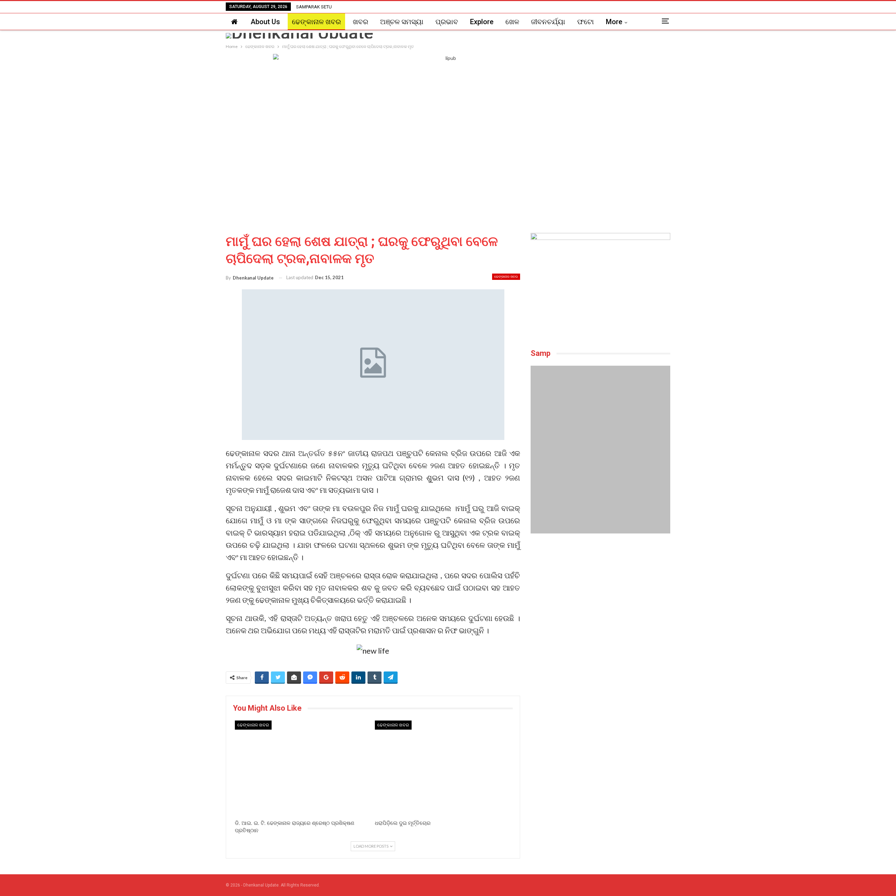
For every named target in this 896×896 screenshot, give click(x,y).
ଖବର (360, 22)
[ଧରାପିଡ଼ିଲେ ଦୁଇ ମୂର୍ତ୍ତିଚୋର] (443, 768)
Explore (481, 22)
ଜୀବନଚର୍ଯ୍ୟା (548, 22)
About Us (265, 22)
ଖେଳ (512, 22)
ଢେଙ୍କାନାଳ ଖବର (316, 22)
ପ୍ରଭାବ (446, 22)
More (614, 22)
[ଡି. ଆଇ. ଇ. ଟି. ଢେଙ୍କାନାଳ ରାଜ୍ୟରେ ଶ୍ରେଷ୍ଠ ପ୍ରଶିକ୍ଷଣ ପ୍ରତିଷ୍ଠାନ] (303, 768)
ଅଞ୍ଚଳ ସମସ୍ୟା (402, 22)
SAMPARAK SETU (314, 6)
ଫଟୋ (585, 22)
